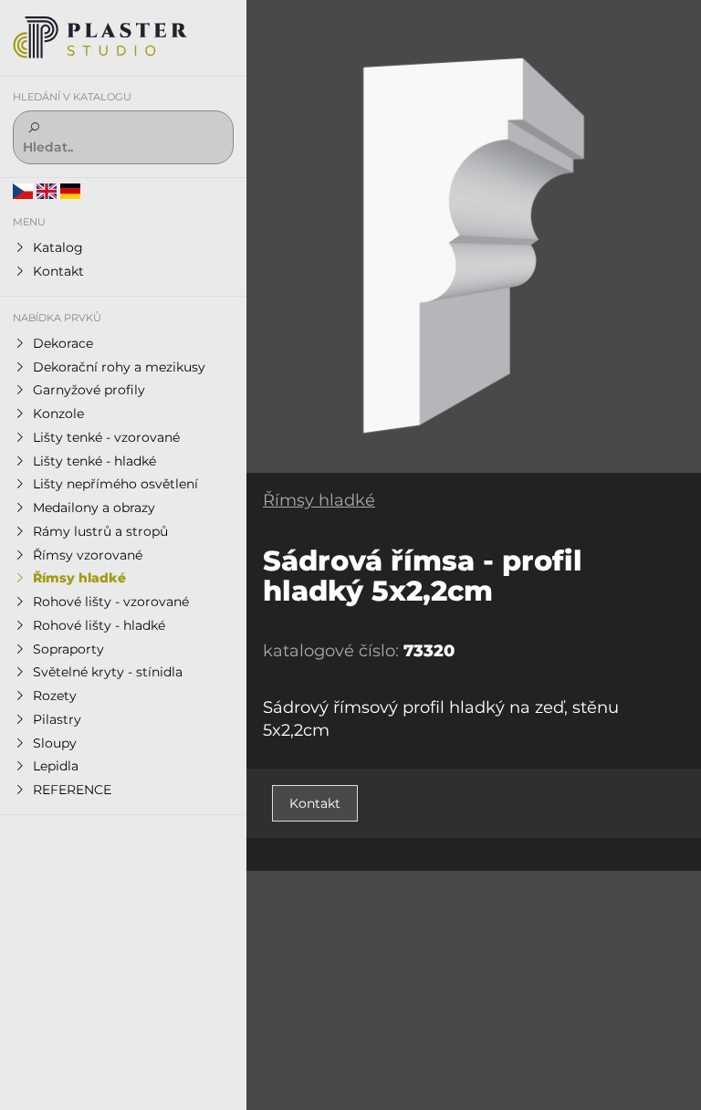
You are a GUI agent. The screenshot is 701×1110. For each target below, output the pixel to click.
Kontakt (314, 803)
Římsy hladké (319, 500)
